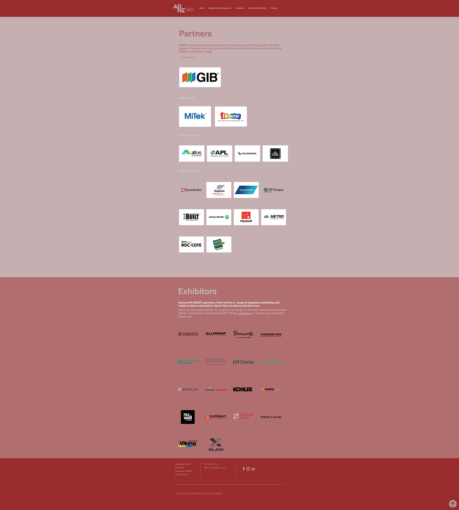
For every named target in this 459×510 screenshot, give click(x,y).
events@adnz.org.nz (216, 467)
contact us (245, 313)
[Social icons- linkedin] (253, 469)
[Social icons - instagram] (248, 469)
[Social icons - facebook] (243, 469)
